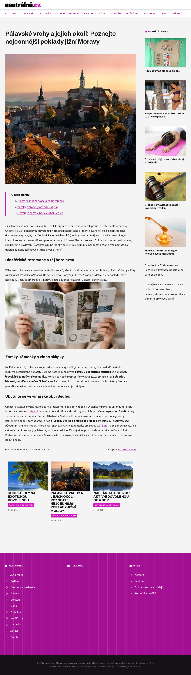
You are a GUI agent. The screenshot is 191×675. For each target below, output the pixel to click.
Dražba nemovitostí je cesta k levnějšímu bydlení (162, 206)
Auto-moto (12, 13)
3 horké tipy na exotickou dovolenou (21, 496)
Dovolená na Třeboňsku (159, 265)
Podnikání (116, 13)
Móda (102, 13)
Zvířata (176, 13)
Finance (74, 13)
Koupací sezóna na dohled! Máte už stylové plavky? (164, 115)
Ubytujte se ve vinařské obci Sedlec (40, 213)
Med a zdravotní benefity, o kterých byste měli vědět (161, 252)
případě (33, 411)
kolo (104, 426)
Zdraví (163, 13)
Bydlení (28, 13)
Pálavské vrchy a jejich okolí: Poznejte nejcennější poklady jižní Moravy (67, 501)
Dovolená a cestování (51, 13)
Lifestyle (89, 13)
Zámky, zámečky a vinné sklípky (37, 207)
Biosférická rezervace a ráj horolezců (40, 201)
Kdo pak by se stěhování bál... (162, 71)
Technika (149, 13)
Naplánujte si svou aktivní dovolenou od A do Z (111, 496)
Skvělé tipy (133, 13)
